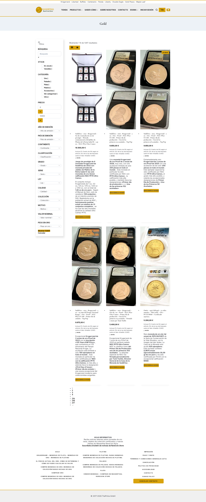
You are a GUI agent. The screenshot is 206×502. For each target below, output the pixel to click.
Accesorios (48, 91)
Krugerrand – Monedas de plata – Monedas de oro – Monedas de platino (57, 456)
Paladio (47, 81)
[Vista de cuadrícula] (72, 48)
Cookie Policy (148, 476)
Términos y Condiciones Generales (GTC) (148, 459)
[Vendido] (87, 89)
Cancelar (41, 233)
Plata (46, 84)
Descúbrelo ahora (82, 217)
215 (73, 399)
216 (73, 401)
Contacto (123, 10)
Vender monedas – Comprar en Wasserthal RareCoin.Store (103, 475)
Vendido (47, 69)
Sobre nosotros (108, 10)
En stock (47, 66)
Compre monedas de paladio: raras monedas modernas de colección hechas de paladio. (103, 466)
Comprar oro (58, 473)
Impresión (148, 452)
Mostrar (44, 231)
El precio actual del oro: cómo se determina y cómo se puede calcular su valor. (57, 462)
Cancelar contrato (148, 481)
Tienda (64, 10)
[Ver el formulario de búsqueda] (156, 10)
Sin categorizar (50, 94)
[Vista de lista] (77, 48)
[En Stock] (121, 89)
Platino (47, 88)
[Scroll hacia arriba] (201, 489)
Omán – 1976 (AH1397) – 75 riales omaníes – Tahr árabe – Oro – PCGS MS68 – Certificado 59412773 (155, 313)
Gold (57, 452)
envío (78, 158)
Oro (45, 78)
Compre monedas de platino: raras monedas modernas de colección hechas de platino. (103, 456)
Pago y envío (148, 455)
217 (73, 403)
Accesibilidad (148, 469)
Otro (46, 97)
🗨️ (168, 10)
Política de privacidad (148, 466)
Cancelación (148, 462)
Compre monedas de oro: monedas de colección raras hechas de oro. (57, 468)
